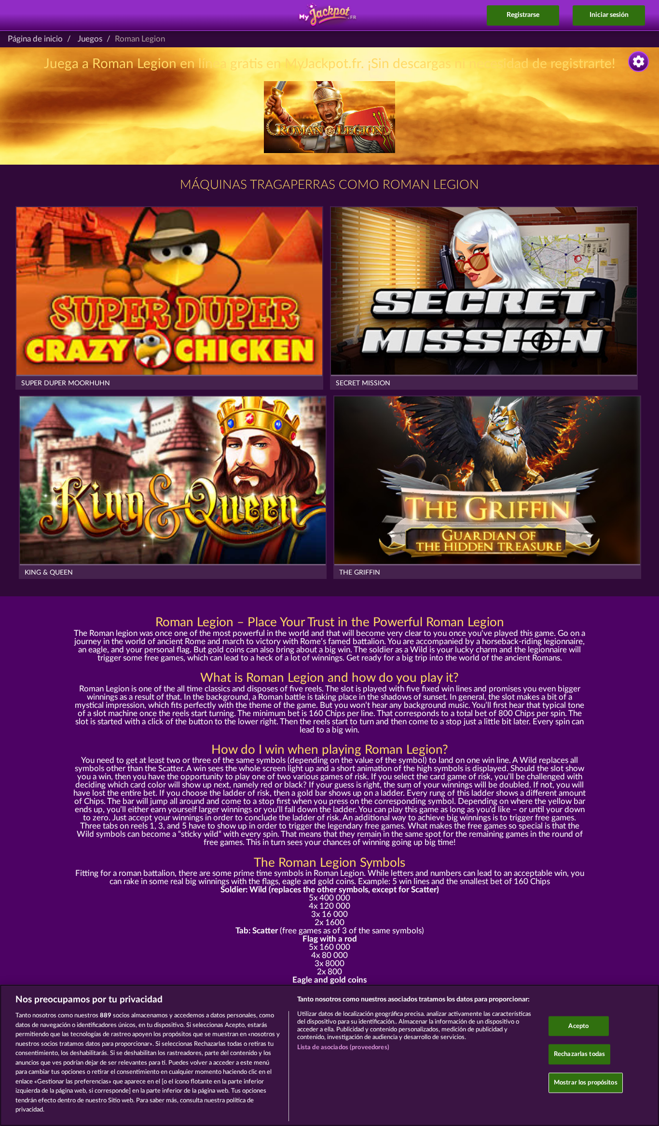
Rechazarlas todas (579, 1054)
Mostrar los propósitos (586, 1082)
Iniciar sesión (609, 15)
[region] (329, 1055)
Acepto (578, 1026)
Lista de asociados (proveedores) (343, 1047)
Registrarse (523, 15)
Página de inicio (35, 39)
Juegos (90, 39)
